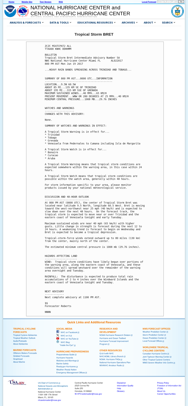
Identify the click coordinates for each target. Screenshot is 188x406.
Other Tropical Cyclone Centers (156, 359)
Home (11, 2)
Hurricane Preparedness (72, 351)
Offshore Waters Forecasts (25, 353)
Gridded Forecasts (21, 356)
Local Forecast (149, 2)
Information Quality (125, 385)
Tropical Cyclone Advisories (25, 335)
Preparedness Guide (65, 354)
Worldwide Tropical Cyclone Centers (155, 349)
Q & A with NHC (107, 353)
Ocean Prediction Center (153, 338)
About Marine (19, 361)
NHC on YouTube (67, 338)
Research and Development (109, 330)
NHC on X (64, 335)
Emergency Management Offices (70, 372)
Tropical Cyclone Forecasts (24, 330)
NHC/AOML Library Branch (111, 356)
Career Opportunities (166, 393)
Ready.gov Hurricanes (66, 366)
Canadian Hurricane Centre (155, 353)
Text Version (45, 2)
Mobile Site (27, 2)
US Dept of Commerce (48, 382)
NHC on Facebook (68, 332)
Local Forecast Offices (152, 340)
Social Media (64, 328)
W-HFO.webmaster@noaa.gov (88, 393)
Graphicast (18, 359)
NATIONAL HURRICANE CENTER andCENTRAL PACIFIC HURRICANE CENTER (80, 10)
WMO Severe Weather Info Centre (158, 362)
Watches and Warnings (66, 360)
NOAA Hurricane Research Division (115, 335)
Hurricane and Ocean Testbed (113, 338)
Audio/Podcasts (20, 340)
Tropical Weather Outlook (24, 338)
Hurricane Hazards (64, 357)
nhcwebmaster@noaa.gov (49, 400)
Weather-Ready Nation (66, 369)
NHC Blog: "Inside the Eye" (64, 343)
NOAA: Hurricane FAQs (110, 359)
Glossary (120, 391)
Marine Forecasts (24, 350)
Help (119, 388)
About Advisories (20, 343)
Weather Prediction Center (154, 331)
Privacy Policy (163, 382)
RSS (61, 2)
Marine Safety (62, 363)
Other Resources (111, 350)
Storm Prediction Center (153, 334)
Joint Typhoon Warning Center (156, 356)
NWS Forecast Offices (156, 328)
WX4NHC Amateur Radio (111, 365)
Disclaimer (121, 382)
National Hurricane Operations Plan (115, 362)
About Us (161, 391)
